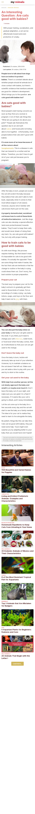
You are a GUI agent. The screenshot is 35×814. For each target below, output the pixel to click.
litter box (19, 339)
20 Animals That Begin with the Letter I (15, 657)
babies (9, 129)
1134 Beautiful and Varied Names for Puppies (16, 471)
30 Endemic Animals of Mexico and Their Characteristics (17, 552)
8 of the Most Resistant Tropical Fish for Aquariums (16, 578)
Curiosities (5, 494)
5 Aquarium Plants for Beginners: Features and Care (16, 631)
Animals (3, 7)
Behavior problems (7, 522)
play (17, 299)
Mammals (4, 601)
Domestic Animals (13, 7)
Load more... (17, 664)
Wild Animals (5, 549)
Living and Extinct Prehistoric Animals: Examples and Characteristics (14, 498)
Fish (2, 627)
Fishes (3, 575)
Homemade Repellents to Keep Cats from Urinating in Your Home (16, 526)
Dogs (3, 468)
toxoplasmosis (7, 148)
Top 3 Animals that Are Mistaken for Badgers (16, 604)
